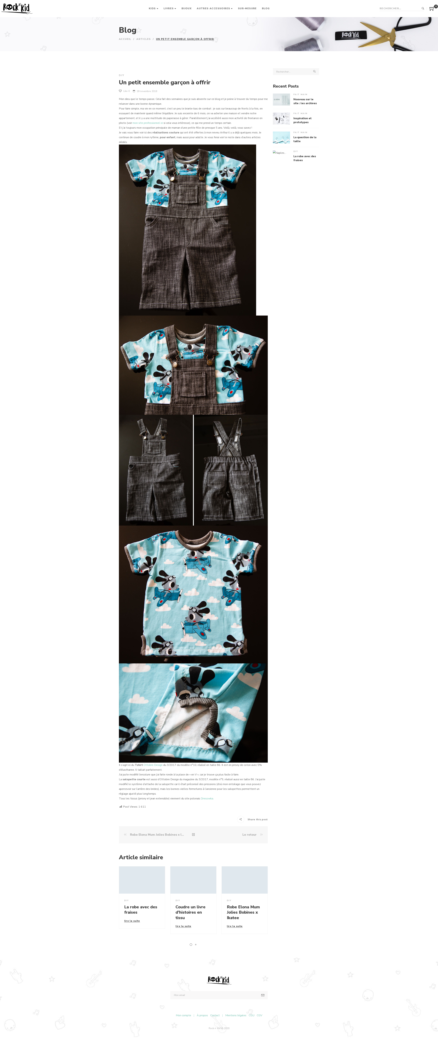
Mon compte (183, 1015)
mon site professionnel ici (148, 123)
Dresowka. (207, 798)
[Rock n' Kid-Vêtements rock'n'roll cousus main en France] (17, 8)
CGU (251, 1015)
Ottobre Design (153, 765)
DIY (121, 75)
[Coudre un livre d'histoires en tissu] (193, 880)
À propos (202, 1015)
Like (126, 91)
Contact (215, 1015)
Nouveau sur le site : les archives (305, 101)
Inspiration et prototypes (302, 120)
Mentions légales (235, 1015)
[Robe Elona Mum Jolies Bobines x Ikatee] (245, 880)
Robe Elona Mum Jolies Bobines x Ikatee (157, 835)
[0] (432, 10)
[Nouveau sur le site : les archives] (281, 100)
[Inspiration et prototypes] (281, 119)
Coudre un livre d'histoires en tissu (190, 912)
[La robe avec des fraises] (142, 880)
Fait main (300, 94)
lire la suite (132, 921)
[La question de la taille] (281, 137)
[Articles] (193, 834)
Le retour (249, 835)
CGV (259, 1015)
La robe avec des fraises (140, 909)
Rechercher (423, 8)
